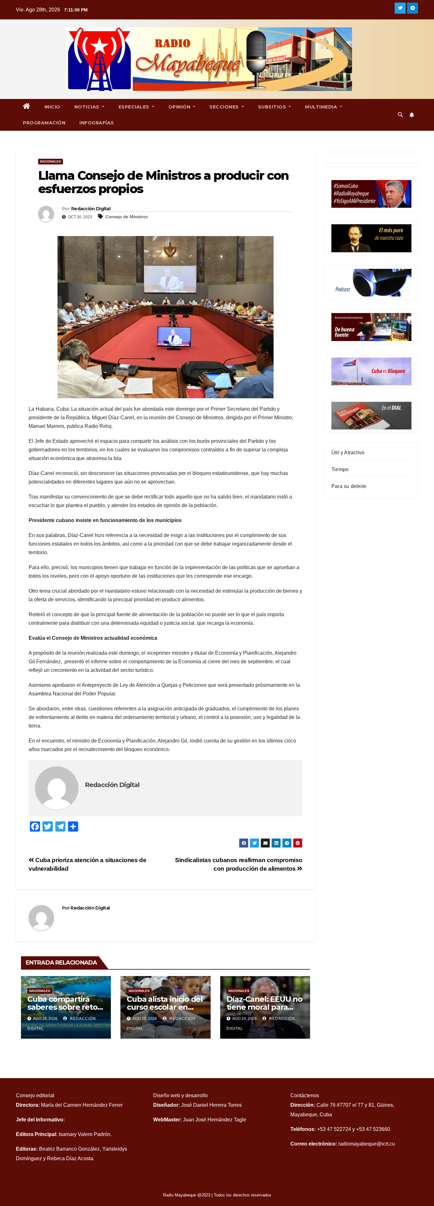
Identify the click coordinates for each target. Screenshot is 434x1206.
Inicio (52, 107)
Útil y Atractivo (347, 452)
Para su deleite (348, 486)
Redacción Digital (90, 209)
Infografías (96, 123)
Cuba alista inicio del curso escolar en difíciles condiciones (165, 1007)
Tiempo (340, 469)
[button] (400, 114)
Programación (44, 123)
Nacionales (50, 161)
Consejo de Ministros (126, 216)
